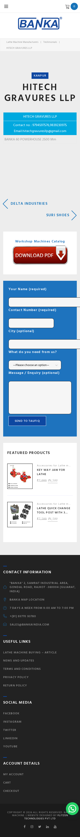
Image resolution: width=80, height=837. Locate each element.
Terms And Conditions (22, 668)
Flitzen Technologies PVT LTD (46, 816)
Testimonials (50, 42)
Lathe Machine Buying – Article (30, 652)
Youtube (10, 746)
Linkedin (10, 738)
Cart (7, 782)
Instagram (12, 721)
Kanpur (40, 75)
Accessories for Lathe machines (58, 466)
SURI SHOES (57, 215)
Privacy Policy (16, 677)
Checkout (11, 790)
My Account (13, 774)
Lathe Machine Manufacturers (22, 42)
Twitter (9, 730)
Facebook (11, 713)
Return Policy (15, 685)
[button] (72, 808)
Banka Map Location (27, 600)
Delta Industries (29, 203)
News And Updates (18, 660)
